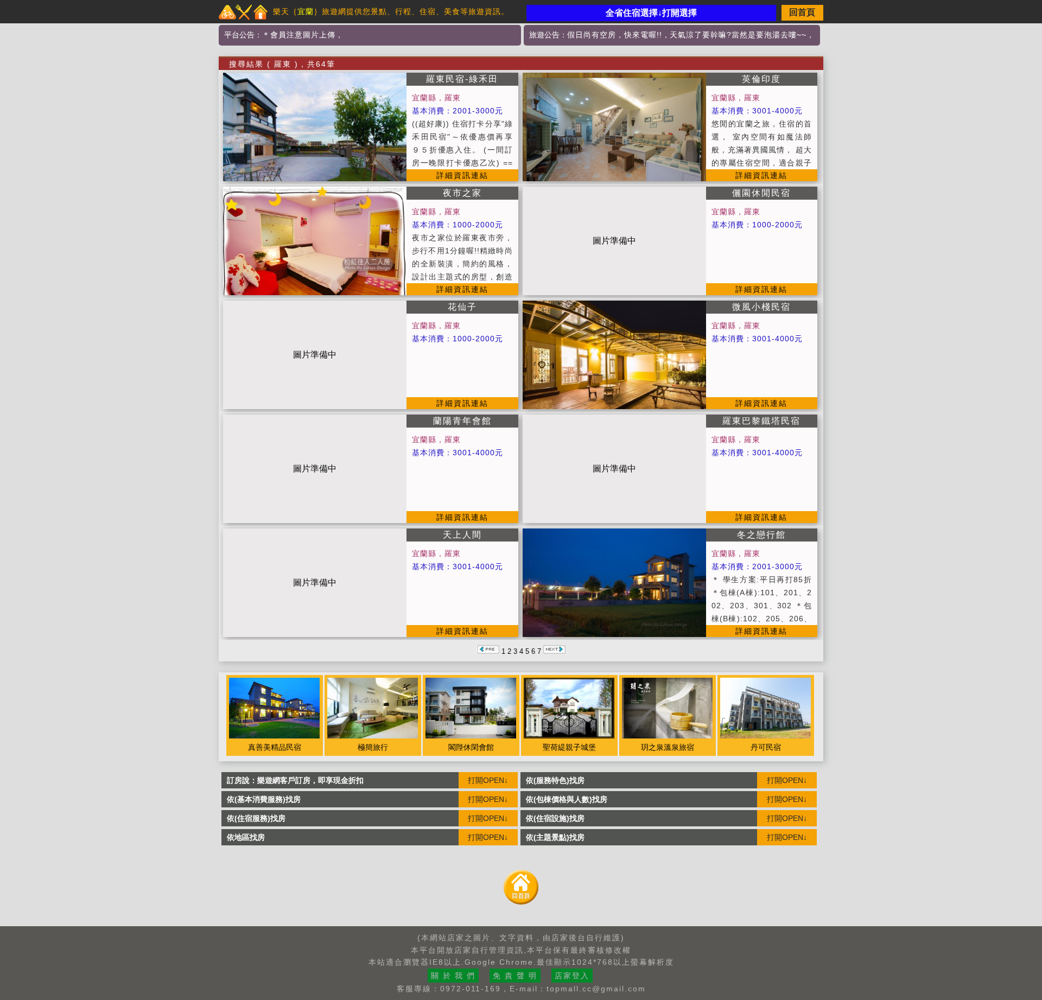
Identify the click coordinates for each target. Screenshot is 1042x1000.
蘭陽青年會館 (462, 420)
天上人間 (462, 534)
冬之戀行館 (761, 534)
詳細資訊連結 (462, 175)
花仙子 (462, 306)
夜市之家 (462, 193)
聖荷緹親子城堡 (569, 747)
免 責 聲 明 (515, 975)
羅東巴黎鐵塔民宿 (761, 420)
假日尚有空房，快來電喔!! (614, 34)
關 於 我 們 (453, 975)
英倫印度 (761, 79)
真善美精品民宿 (274, 747)
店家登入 (572, 975)
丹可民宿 (766, 747)
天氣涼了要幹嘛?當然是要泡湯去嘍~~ (738, 34)
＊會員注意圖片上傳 (298, 34)
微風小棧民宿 (761, 306)
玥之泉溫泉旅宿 (667, 747)
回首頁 (802, 12)
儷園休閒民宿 (761, 193)
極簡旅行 (373, 747)
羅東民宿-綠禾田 (462, 79)
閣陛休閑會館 (471, 747)
